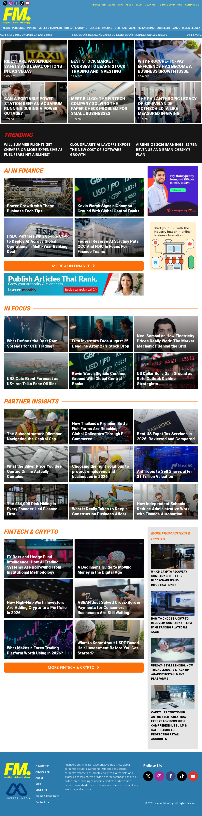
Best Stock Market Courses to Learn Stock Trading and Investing (68, 35)
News (6, 27)
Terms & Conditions (170, 5)
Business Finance (168, 27)
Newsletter (99, 5)
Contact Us (192, 5)
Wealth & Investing (141, 27)
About (129, 5)
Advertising (115, 5)
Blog (139, 5)
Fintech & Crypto (75, 27)
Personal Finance (24, 27)
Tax (124, 27)
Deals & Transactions (105, 27)
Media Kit (150, 5)
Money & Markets (50, 27)
